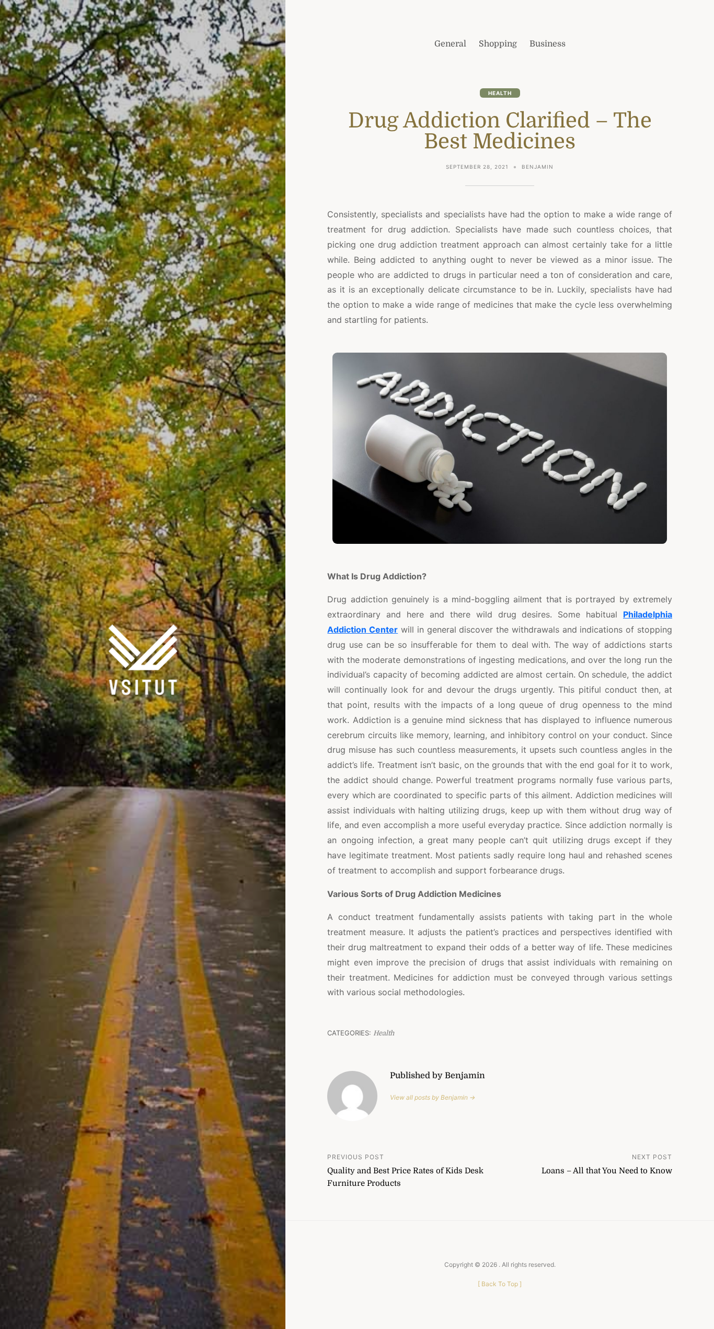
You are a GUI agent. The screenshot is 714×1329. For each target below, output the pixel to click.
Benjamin (538, 167)
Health (500, 93)
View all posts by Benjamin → (432, 1097)
